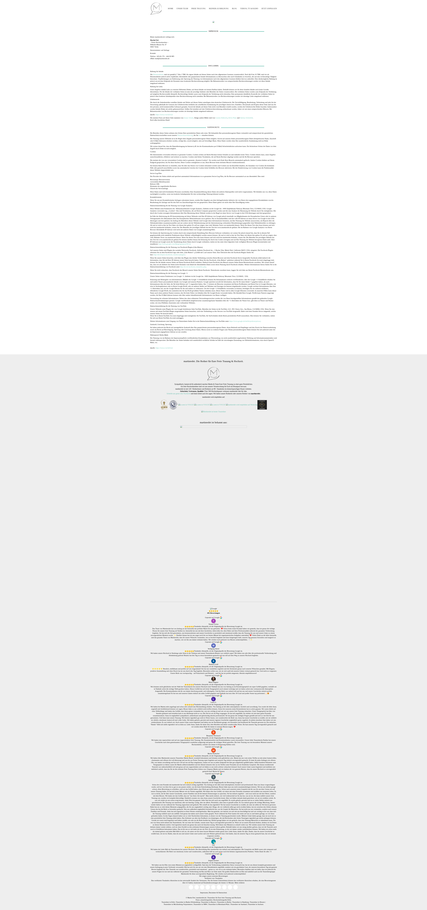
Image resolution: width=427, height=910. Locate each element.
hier (200, 135)
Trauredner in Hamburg (240, 902)
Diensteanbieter (158, 74)
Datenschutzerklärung (185, 135)
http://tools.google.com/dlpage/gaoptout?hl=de (175, 244)
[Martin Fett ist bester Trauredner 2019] (213, 411)
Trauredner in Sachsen (255, 904)
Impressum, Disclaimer (208, 893)
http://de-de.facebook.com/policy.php (193, 267)
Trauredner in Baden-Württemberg (188, 902)
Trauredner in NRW (200, 904)
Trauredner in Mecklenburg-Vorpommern (178, 904)
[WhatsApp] (235, 887)
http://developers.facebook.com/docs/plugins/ (169, 255)
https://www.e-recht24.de (164, 114)
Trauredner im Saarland (239, 904)
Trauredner (211, 898)
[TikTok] (207, 887)
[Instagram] (202, 887)
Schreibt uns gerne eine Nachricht (178, 394)
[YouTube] (196, 887)
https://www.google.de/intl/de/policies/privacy (245, 321)
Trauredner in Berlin (224, 902)
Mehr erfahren (240, 883)
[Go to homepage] (156, 8)
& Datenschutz (222, 893)
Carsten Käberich (222, 118)
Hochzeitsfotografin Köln (222, 900)
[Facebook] (213, 887)
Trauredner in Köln (168, 902)
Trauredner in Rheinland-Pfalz (218, 904)
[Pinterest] (219, 887)
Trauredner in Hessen (257, 902)
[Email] (191, 887)
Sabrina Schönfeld (246, 118)
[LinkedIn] (224, 887)
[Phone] (230, 887)
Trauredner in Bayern (208, 902)
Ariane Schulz (188, 118)
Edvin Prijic (232, 118)
